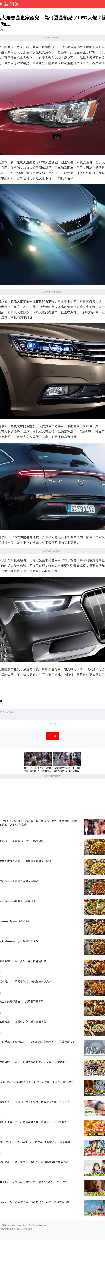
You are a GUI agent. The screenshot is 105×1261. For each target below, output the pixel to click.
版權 (30, 1229)
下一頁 (52, 736)
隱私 (26, 1229)
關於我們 (5, 1229)
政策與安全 (14, 1229)
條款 (22, 1229)
